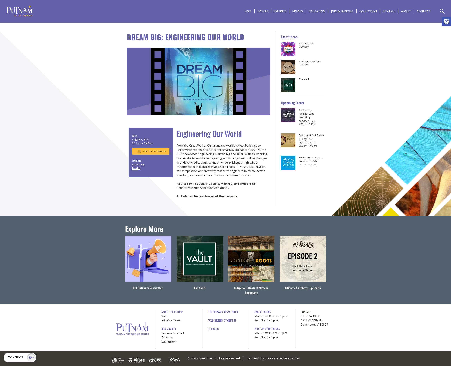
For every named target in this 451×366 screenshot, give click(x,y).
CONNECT (424, 11)
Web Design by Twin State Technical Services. (273, 358)
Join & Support (342, 11)
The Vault (304, 79)
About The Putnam (172, 312)
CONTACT (305, 312)
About (406, 11)
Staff (164, 316)
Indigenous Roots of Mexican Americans (251, 290)
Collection (368, 11)
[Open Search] (442, 11)
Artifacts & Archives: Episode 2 (302, 288)
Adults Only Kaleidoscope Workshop (306, 113)
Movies (297, 11)
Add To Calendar (153, 151)
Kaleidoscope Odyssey (306, 45)
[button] (446, 21)
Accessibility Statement (222, 320)
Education (317, 11)
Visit (248, 11)
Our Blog (213, 329)
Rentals (389, 11)
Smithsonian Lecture (310, 157)
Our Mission (168, 329)
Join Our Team (171, 320)
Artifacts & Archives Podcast (310, 63)
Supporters (169, 342)
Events (262, 11)
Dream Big (138, 164)
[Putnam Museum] (19, 11)
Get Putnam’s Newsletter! (148, 288)
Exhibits (280, 11)
